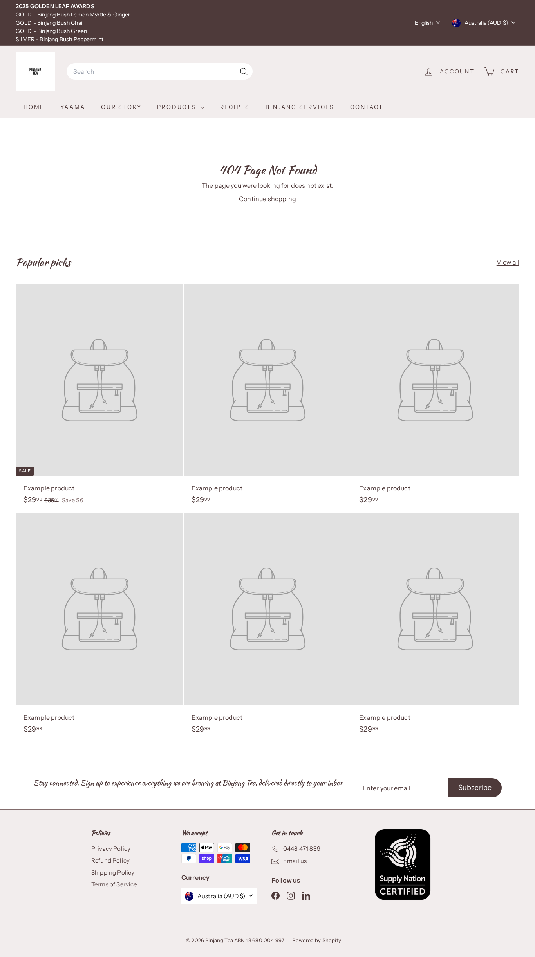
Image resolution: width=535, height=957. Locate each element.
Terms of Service (114, 884)
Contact (366, 107)
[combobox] (160, 71)
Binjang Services (300, 107)
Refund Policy (110, 860)
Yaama (72, 107)
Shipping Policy (112, 872)
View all (508, 262)
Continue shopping (267, 199)
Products (177, 107)
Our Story (121, 107)
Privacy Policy (110, 848)
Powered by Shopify (316, 940)
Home (34, 107)
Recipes (235, 107)
